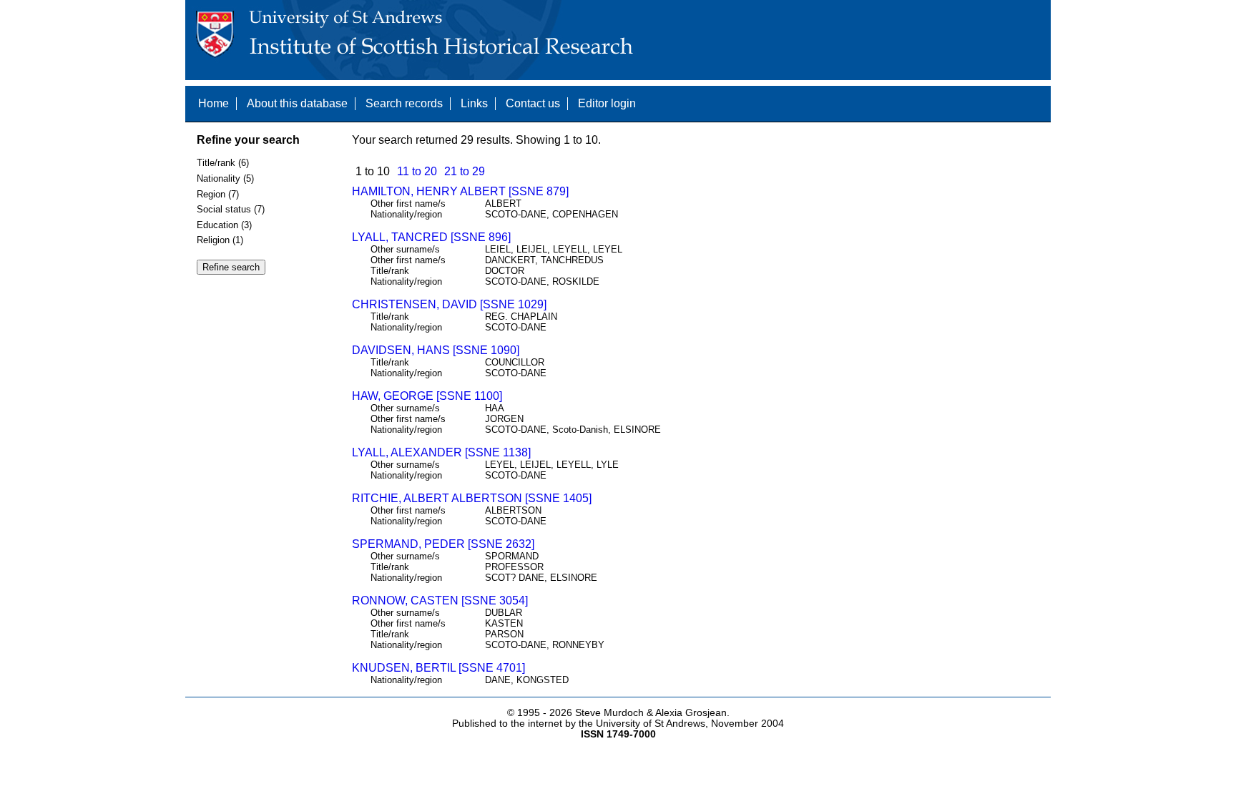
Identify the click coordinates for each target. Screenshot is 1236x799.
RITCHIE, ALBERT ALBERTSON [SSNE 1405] (472, 498)
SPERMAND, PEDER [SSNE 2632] (443, 544)
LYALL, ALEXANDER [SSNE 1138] (441, 452)
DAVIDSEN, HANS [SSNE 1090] (435, 350)
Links (474, 103)
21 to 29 (464, 171)
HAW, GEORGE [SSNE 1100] (427, 396)
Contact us (533, 103)
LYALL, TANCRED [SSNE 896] (431, 237)
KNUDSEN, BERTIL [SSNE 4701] (438, 668)
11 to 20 (417, 171)
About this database (297, 103)
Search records (404, 103)
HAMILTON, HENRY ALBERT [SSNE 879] (460, 191)
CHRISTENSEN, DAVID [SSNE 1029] (449, 304)
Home (213, 103)
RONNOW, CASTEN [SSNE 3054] (440, 600)
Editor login (607, 103)
